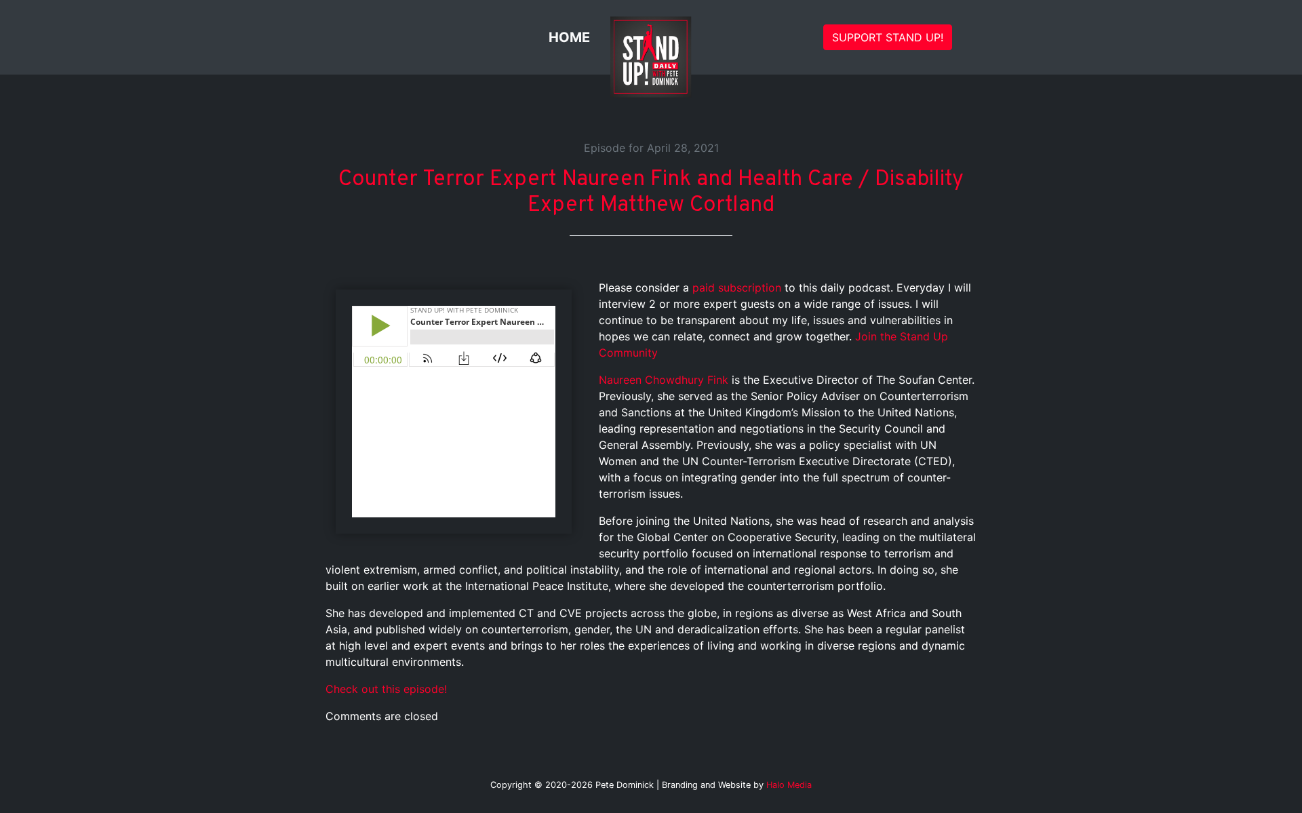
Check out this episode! (386, 689)
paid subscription (736, 287)
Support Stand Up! (887, 37)
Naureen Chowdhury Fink (663, 379)
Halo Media (789, 785)
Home (569, 37)
